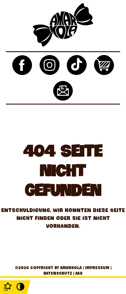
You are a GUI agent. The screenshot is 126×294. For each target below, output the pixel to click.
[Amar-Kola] (63, 25)
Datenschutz (57, 273)
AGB (79, 273)
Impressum (97, 267)
